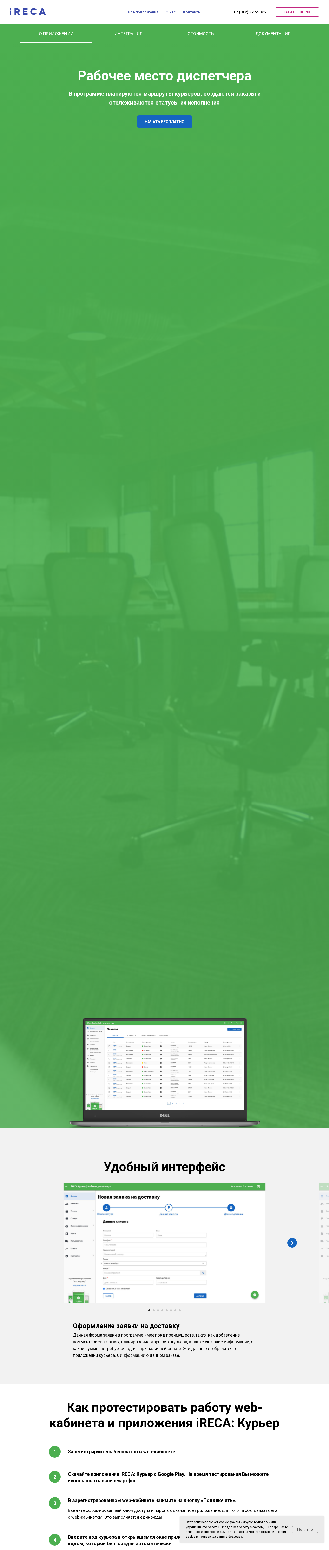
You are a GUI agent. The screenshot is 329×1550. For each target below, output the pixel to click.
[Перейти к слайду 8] (180, 1310)
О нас (171, 12)
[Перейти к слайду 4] (162, 1310)
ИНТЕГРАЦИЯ (128, 33)
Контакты (192, 12)
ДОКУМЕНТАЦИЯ (272, 33)
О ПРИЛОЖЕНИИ (56, 33)
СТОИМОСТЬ (201, 33)
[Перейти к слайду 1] (149, 1310)
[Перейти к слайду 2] (154, 1310)
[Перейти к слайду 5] (167, 1310)
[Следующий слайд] (292, 1243)
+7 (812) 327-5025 (249, 12)
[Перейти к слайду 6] (171, 1310)
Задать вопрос (297, 12)
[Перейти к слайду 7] (175, 1310)
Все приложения (143, 12)
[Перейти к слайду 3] (158, 1310)
